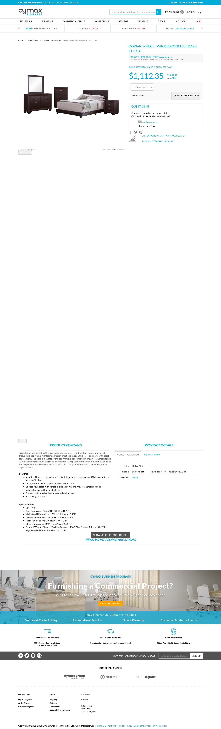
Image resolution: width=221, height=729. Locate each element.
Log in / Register (25, 699)
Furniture (28, 40)
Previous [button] (25, 152)
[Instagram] (39, 655)
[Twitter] (26, 655)
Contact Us (55, 706)
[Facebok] (20, 655)
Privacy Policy (125, 725)
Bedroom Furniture (42, 40)
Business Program (26, 706)
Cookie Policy (141, 725)
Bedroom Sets (56, 40)
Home (20, 40)
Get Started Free (110, 603)
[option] (71, 96)
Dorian (135, 477)
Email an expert (149, 122)
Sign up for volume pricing (62, 2)
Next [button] (22, 441)
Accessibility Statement (60, 710)
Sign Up (196, 655)
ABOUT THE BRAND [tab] (152, 455)
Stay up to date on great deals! (134, 655)
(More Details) (165, 57)
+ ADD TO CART (166, 87)
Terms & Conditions (106, 725)
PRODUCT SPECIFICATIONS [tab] (128, 455)
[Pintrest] (33, 655)
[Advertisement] (142, 506)
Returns (53, 703)
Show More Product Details (110, 535)
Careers (84, 699)
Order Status (23, 703)
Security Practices (158, 725)
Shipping (53, 699)
